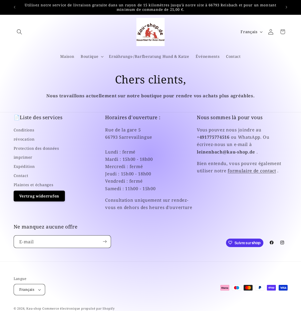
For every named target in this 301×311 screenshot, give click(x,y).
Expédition (24, 166)
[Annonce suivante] (286, 7)
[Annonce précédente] (14, 7)
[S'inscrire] (105, 241)
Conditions (24, 130)
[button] (20, 32)
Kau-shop (33, 308)
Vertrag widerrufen (39, 196)
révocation (24, 139)
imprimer (23, 157)
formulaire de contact (252, 171)
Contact (21, 175)
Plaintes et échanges (33, 184)
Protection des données (36, 148)
